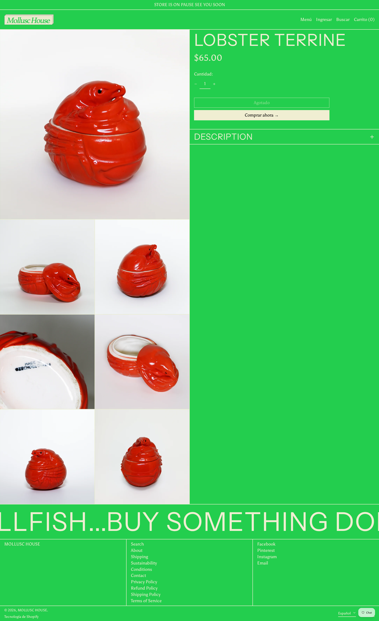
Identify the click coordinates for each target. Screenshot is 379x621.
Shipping (139, 556)
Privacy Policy (144, 581)
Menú (306, 19)
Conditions (141, 569)
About (137, 550)
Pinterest (266, 550)
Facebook (266, 544)
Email (262, 563)
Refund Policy (144, 588)
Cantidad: (203, 74)
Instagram (267, 556)
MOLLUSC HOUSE (22, 544)
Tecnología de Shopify (21, 616)
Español (345, 613)
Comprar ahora (259, 115)
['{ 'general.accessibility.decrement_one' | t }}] (196, 84)
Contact (138, 575)
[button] (343, 19)
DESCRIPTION (223, 137)
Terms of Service (146, 600)
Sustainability (144, 563)
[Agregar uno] (214, 84)
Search (137, 544)
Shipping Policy (145, 594)
